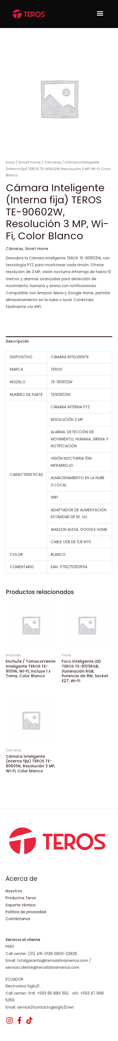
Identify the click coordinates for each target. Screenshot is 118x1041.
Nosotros (13, 891)
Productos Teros (20, 898)
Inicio (10, 162)
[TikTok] (29, 1020)
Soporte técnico (20, 905)
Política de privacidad (25, 912)
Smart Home (29, 162)
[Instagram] (9, 1020)
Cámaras (52, 162)
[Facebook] (19, 1020)
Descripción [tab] (17, 341)
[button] (100, 13)
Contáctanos (17, 918)
